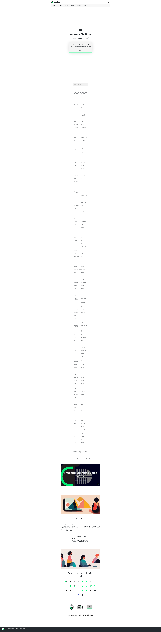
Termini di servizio (10, 628)
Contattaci (25, 630)
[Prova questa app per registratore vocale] (80, 474)
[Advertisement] (80, 16)
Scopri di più (86, 44)
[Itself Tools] (80, 611)
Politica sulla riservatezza (82, 47)
